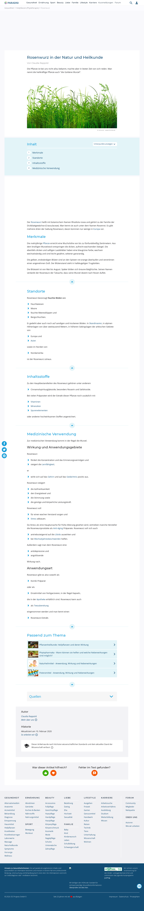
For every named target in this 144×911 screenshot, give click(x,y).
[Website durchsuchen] (131, 3)
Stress (33, 518)
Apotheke (41, 599)
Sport (52, 3)
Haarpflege (50, 813)
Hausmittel (9, 824)
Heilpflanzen (9, 827)
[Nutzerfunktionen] (137, 3)
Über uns (131, 817)
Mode (47, 834)
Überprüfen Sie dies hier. (78, 887)
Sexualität (68, 817)
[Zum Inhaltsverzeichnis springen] (72, 282)
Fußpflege (49, 806)
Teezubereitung (41, 605)
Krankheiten (9, 831)
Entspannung (10, 820)
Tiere (86, 831)
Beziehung (68, 803)
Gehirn (51, 476)
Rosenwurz (36, 222)
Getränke (29, 806)
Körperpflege (50, 824)
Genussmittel (89, 813)
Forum (118, 3)
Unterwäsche (51, 845)
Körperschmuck (52, 827)
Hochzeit (68, 813)
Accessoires (50, 803)
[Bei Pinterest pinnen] (4, 455)
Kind (66, 833)
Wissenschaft (89, 838)
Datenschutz (124, 896)
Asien (33, 340)
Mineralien (36, 406)
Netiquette (130, 810)
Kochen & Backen (32, 810)
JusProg (107, 878)
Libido (58, 534)
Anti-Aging (58, 528)
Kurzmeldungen (105, 3)
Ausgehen (88, 803)
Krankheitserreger (12, 834)
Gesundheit (31, 3)
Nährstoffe (30, 813)
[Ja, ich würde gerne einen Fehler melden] (94, 773)
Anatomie (8, 806)
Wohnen (87, 842)
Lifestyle (84, 3)
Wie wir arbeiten (133, 826)
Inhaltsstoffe (39, 163)
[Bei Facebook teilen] (4, 443)
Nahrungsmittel (32, 817)
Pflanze (46, 243)
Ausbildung (106, 810)
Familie (75, 3)
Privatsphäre (135, 896)
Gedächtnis (72, 476)
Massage (8, 842)
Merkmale (37, 152)
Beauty (60, 3)
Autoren (129, 822)
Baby (66, 829)
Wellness (8, 856)
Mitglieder (130, 806)
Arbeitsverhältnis (108, 806)
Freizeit (87, 806)
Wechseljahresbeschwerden (47, 538)
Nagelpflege (50, 838)
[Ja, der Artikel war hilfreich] (46, 773)
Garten (87, 810)
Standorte (37, 157)
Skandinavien (95, 323)
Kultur (86, 820)
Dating (67, 806)
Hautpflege (50, 820)
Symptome (9, 849)
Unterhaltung (89, 834)
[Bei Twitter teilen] (4, 449)
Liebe (67, 3)
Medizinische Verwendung (46, 168)
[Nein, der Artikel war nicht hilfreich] (53, 773)
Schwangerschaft (71, 847)
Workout (29, 833)
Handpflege (50, 817)
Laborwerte (9, 838)
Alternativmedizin (11, 803)
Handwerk (88, 817)
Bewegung (29, 829)
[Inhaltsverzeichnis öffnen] (139, 886)
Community (131, 803)
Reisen (87, 824)
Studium (104, 813)
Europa (96, 229)
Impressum (113, 896)
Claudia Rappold (29, 716)
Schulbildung (69, 843)
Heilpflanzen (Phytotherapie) (27, 8)
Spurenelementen (39, 410)
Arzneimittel (9, 810)
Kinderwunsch (70, 836)
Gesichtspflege (51, 810)
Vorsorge (8, 852)
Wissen (104, 820)
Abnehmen (30, 803)
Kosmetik (49, 831)
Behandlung (9, 813)
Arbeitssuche (106, 803)
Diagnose (8, 817)
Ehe (65, 810)
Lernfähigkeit (48, 464)
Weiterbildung (107, 817)
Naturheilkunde (11, 845)
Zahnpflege (50, 849)
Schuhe (48, 842)
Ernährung (44, 3)
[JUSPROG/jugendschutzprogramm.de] (113, 869)
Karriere (93, 3)
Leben (66, 840)
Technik (87, 827)
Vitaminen (35, 401)
